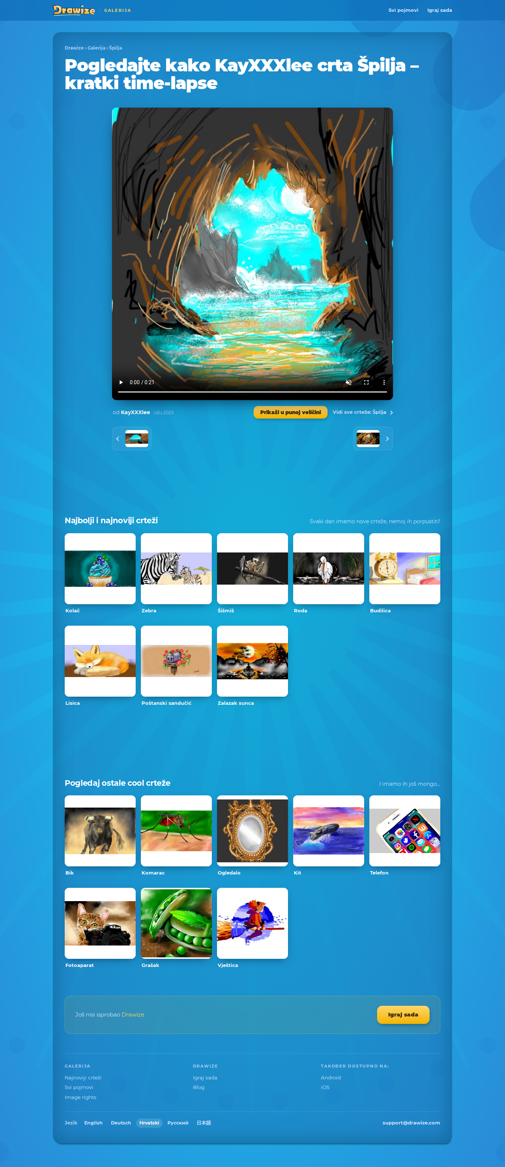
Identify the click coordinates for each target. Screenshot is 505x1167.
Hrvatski (149, 1123)
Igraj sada (439, 10)
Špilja (115, 48)
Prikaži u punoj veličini (290, 412)
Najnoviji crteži (83, 1077)
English (93, 1123)
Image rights (80, 1097)
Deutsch (121, 1123)
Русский (178, 1123)
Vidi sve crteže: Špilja (359, 412)
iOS (325, 1087)
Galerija (96, 48)
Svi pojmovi (403, 10)
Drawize (74, 48)
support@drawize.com (411, 1123)
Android (331, 1077)
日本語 (204, 1123)
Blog (198, 1087)
